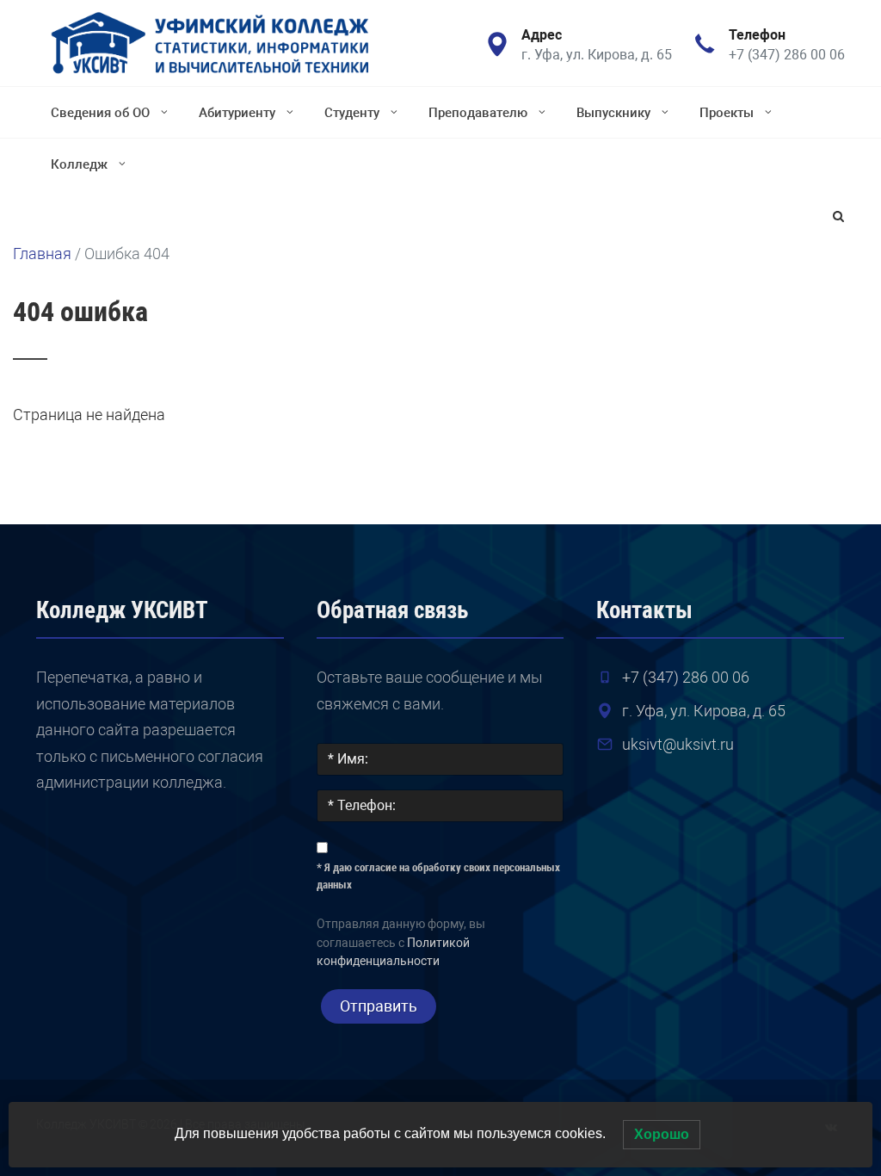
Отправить (378, 1006)
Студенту (351, 113)
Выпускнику (613, 113)
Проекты (726, 113)
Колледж (79, 164)
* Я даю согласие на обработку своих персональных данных (438, 876)
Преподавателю (477, 113)
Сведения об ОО (100, 113)
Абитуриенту (237, 113)
